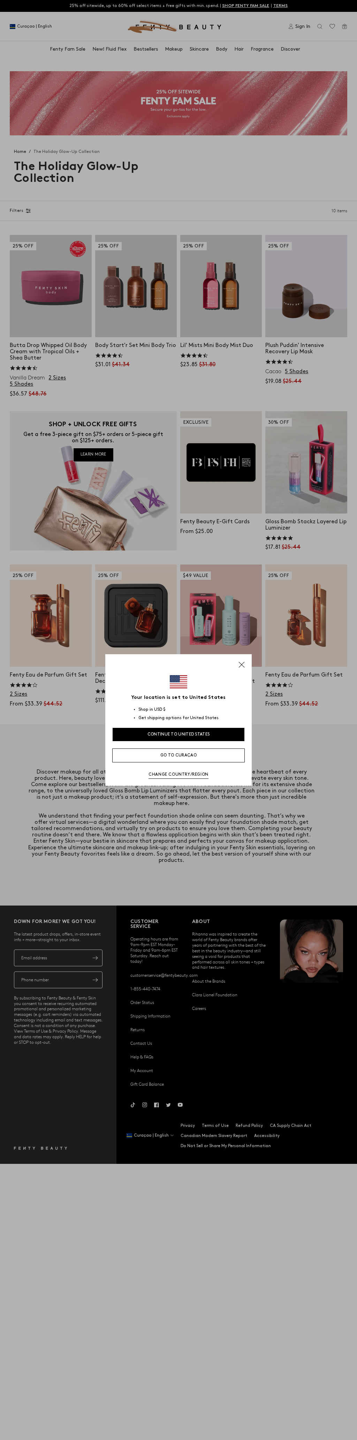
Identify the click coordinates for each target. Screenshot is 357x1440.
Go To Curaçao (178, 755)
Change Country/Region (178, 774)
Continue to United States (178, 734)
